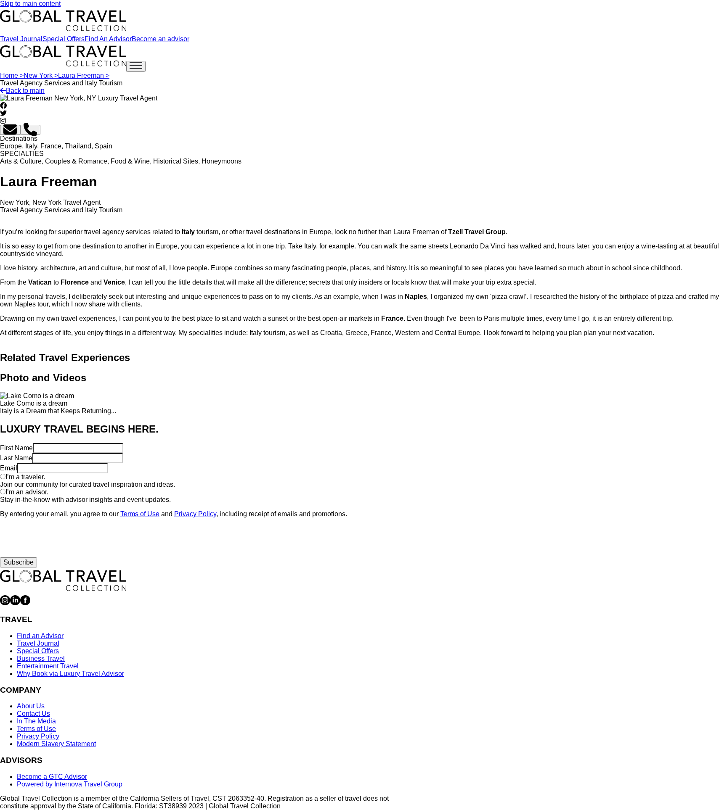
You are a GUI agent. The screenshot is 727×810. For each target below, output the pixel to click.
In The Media (36, 721)
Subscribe (18, 562)
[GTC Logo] (63, 580)
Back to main (25, 90)
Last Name (16, 458)
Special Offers (63, 38)
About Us (31, 706)
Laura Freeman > (83, 75)
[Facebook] (25, 603)
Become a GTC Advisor (52, 776)
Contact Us (33, 713)
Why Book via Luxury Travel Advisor (70, 673)
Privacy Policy (195, 513)
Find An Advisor (108, 38)
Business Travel (41, 658)
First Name (16, 447)
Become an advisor (160, 38)
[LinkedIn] (15, 603)
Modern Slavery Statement (56, 743)
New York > (41, 75)
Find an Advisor (40, 635)
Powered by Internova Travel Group (69, 784)
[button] (10, 130)
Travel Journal (21, 38)
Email (8, 468)
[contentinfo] (63, 21)
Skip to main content (30, 3)
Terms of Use (139, 513)
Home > (12, 75)
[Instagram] (5, 603)
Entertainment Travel (48, 666)
